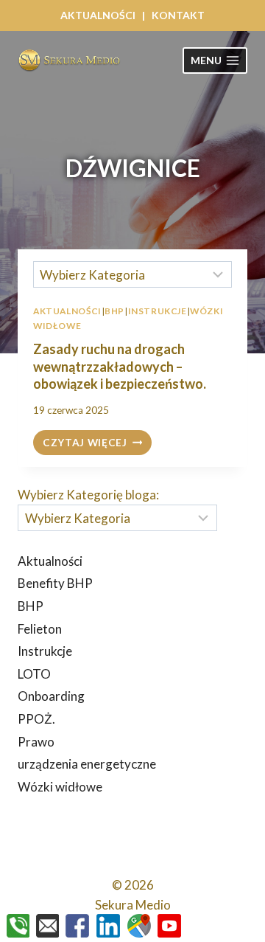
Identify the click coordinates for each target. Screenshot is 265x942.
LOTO (34, 674)
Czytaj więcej (97, 443)
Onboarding (51, 696)
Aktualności (50, 561)
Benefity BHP (55, 583)
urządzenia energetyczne (87, 764)
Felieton (40, 629)
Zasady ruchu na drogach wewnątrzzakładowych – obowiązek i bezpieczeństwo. (119, 366)
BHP (30, 606)
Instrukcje (45, 651)
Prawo (36, 741)
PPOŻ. (36, 719)
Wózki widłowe (60, 786)
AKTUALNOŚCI (97, 15)
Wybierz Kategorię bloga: (88, 494)
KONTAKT (178, 15)
